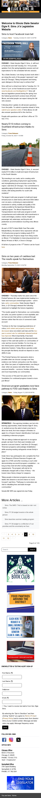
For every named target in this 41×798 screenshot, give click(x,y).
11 (4, 538)
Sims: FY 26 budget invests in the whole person (18, 513)
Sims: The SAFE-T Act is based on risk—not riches (19, 506)
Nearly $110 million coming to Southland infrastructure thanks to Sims (18, 127)
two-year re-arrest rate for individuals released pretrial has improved (20, 333)
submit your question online (12, 110)
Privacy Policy (8, 718)
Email (4, 698)
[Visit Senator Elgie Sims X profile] (18, 739)
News (10, 38)
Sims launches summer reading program (19, 519)
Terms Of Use (30, 716)
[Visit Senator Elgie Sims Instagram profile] (11, 739)
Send (5, 727)
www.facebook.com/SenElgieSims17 (15, 91)
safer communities (12, 303)
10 (33, 534)
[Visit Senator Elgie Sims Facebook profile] (4, 739)
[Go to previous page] (5, 533)
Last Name (6, 681)
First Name (6, 673)
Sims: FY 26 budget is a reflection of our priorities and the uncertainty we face (18, 525)
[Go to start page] (3, 533)
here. (3, 247)
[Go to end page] (14, 537)
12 (8, 538)
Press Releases (13, 133)
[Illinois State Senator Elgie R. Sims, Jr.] (20, 6)
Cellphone (5, 690)
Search (32, 550)
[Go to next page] (11, 537)
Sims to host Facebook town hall (17, 34)
